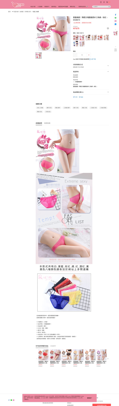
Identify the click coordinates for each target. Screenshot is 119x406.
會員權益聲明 (70, 405)
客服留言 (69, 403)
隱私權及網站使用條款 (48, 403)
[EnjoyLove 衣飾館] (17, 4)
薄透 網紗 (57, 107)
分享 (76, 97)
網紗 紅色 (49, 107)
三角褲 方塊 (94, 107)
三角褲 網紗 (67, 107)
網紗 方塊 (75, 107)
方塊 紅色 (48, 111)
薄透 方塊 (84, 107)
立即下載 (93, 59)
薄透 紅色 (39, 111)
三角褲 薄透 (103, 107)
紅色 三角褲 (40, 107)
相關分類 (39, 104)
